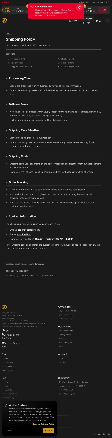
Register (89, 18)
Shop (74, 20)
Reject (9, 430)
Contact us (39, 264)
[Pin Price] (28, 6)
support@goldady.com (28, 230)
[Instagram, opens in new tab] (103, 434)
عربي (101, 21)
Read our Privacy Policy (43, 424)
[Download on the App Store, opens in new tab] (12, 336)
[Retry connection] (79, 7)
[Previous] (2, 10)
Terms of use (47, 275)
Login (88, 23)
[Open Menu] (107, 20)
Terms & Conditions (29, 275)
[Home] (6, 308)
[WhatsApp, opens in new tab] (108, 434)
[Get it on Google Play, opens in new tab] (12, 345)
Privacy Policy (12, 275)
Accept (48, 430)
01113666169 (24, 234)
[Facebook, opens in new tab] (99, 434)
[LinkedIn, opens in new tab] (94, 434)
